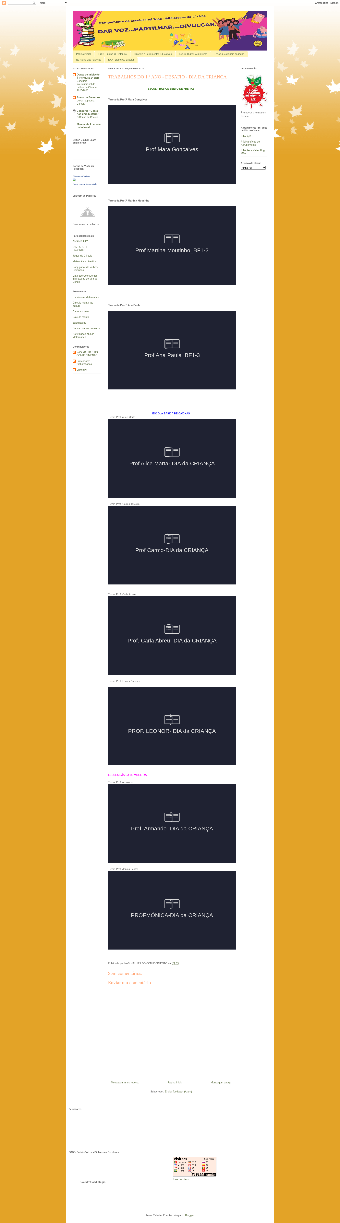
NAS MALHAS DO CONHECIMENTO (87, 354)
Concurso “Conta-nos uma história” (88, 112)
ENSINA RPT (80, 241)
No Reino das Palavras (88, 59)
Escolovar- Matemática (86, 297)
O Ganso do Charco (87, 117)
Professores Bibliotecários (84, 363)
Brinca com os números (86, 328)
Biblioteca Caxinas (81, 176)
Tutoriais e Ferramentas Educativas (153, 54)
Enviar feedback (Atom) (178, 1091)
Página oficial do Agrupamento (250, 143)
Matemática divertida (84, 261)
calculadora (79, 322)
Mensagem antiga (221, 1082)
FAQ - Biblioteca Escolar (121, 59)
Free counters (181, 1179)
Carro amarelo (81, 311)
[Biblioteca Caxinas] (74, 180)
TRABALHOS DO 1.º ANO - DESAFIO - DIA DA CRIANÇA (167, 76)
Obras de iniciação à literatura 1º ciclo (88, 76)
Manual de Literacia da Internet (89, 126)
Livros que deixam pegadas (229, 54)
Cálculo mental (81, 317)
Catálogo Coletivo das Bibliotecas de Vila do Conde (85, 278)
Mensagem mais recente (125, 1082)
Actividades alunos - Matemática (84, 335)
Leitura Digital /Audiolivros (193, 54)
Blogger (189, 1215)
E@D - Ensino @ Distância (112, 54)
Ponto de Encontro (88, 97)
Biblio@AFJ (247, 136)
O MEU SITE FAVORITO (80, 249)
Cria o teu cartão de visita (85, 184)
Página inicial (83, 54)
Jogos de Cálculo (82, 255)
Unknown (82, 369)
